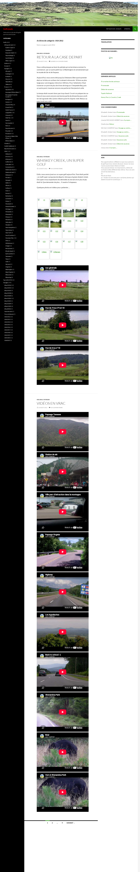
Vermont (7, 264)
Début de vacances (107, 89)
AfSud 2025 (7, 306)
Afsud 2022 (7, 298)
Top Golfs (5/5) (7, 280)
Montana (8, 219)
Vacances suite (123, 136)
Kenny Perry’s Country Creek (111, 97)
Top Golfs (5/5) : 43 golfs (113, 29)
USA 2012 (40, 53)
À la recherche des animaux (110, 81)
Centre (7, 102)
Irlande (6, 143)
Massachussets (9, 206)
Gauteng (7, 50)
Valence (7, 84)
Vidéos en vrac (51, 403)
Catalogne (8, 74)
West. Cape (8, 60)
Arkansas (8, 159)
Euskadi (7, 76)
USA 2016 (7, 327)
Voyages (46, 53)
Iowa (6, 190)
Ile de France (9, 110)
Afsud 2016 (7, 290)
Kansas (7, 193)
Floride (7, 177)
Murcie (7, 79)
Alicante (7, 71)
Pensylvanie (8, 248)
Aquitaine (8, 89)
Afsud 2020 (7, 296)
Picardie (7, 131)
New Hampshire (10, 227)
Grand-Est (8, 107)
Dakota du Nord (10, 169)
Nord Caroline (9, 235)
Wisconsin (8, 275)
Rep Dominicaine (9, 148)
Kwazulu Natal (9, 53)
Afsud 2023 (7, 301)
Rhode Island (9, 251)
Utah (6, 261)
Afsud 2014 (7, 285)
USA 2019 (7, 335)
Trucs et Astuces (9, 314)
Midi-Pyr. (8, 118)
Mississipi (8, 214)
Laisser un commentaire (59, 61)
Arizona (7, 156)
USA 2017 (7, 330)
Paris (6, 125)
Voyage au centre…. (124, 128)
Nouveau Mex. (9, 238)
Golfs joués (8, 29)
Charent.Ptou (9, 104)
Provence (8, 133)
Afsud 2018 (7, 293)
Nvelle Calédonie (9, 146)
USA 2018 (7, 332)
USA (5, 151)
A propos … (127, 29)
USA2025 (7, 340)
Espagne (6, 68)
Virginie (7, 267)
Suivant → (71, 823)
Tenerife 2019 (8, 311)
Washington (8, 269)
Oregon (7, 246)
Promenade (105, 85)
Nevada (7, 225)
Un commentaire (57, 168)
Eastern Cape (9, 47)
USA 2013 (7, 319)
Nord (7, 120)
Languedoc (8, 112)
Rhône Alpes (9, 141)
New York (8, 233)
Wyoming (8, 277)
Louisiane (8, 198)
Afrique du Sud (8, 45)
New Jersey (8, 230)
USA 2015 (7, 324)
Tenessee (8, 256)
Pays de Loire (9, 128)
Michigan (8, 209)
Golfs (4, 42)
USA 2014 (7, 322)
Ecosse (6, 66)
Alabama (7, 154)
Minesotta (8, 212)
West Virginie (9, 272)
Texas (7, 259)
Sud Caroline (9, 254)
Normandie (8, 123)
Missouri (7, 217)
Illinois (7, 185)
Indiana (7, 188)
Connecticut (9, 167)
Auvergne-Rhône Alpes (12, 92)
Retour (111, 124)
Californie (8, 162)
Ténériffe (8, 82)
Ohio (6, 240)
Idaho (7, 183)
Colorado (8, 164)
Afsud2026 (7, 309)
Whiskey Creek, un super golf (60, 162)
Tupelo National (106, 93)
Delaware (8, 175)
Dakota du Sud (9, 172)
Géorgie (7, 180)
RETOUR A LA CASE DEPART (59, 57)
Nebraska (8, 222)
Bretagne (8, 99)
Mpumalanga (9, 55)
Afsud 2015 (7, 288)
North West (8, 58)
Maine (7, 201)
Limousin (8, 115)
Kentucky (8, 196)
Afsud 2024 (7, 303)
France (6, 87)
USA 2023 (7, 338)
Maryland (8, 204)
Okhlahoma (8, 243)
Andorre (6, 63)
